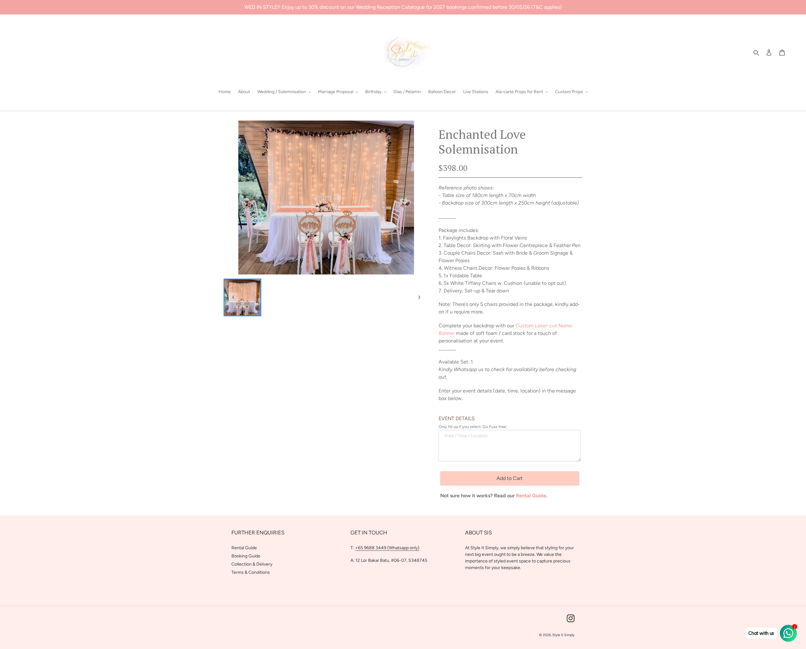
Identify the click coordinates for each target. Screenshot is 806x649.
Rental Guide (244, 547)
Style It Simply (563, 635)
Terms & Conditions (250, 572)
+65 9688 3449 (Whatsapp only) (387, 547)
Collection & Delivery (251, 564)
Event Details (457, 418)
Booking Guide (245, 556)
